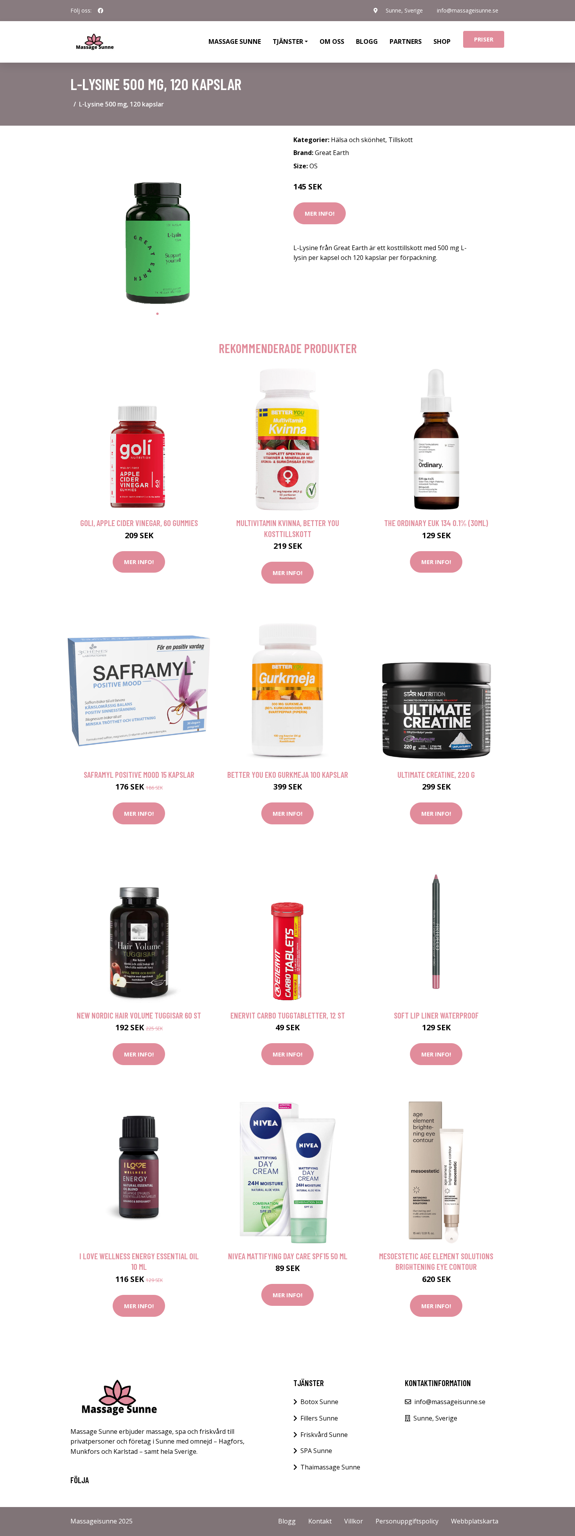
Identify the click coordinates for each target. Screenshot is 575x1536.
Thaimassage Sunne (330, 1467)
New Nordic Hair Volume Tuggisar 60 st (139, 1015)
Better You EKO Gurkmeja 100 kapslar (287, 774)
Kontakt (320, 1521)
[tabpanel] (157, 219)
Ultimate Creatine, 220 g (436, 774)
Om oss (332, 41)
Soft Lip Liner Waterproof (436, 1015)
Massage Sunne (234, 41)
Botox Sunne (319, 1401)
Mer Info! (319, 213)
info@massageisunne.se (467, 10)
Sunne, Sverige (404, 10)
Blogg (367, 41)
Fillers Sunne (319, 1418)
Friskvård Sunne (324, 1434)
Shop (442, 41)
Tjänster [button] (288, 41)
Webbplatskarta (474, 1521)
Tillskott (400, 139)
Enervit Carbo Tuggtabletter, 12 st (287, 1015)
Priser (483, 39)
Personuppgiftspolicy (407, 1521)
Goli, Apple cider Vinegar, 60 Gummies (139, 523)
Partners (406, 41)
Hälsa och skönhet (358, 139)
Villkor (353, 1521)
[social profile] (100, 10)
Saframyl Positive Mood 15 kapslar (139, 774)
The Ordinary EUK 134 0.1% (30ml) (436, 523)
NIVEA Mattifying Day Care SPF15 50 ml (287, 1256)
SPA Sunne (316, 1450)
